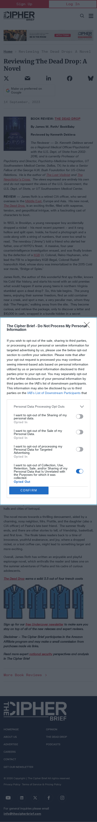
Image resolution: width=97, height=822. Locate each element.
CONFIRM (29, 490)
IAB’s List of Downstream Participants (54, 393)
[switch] (79, 416)
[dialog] (48, 411)
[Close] (88, 326)
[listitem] (48, 406)
